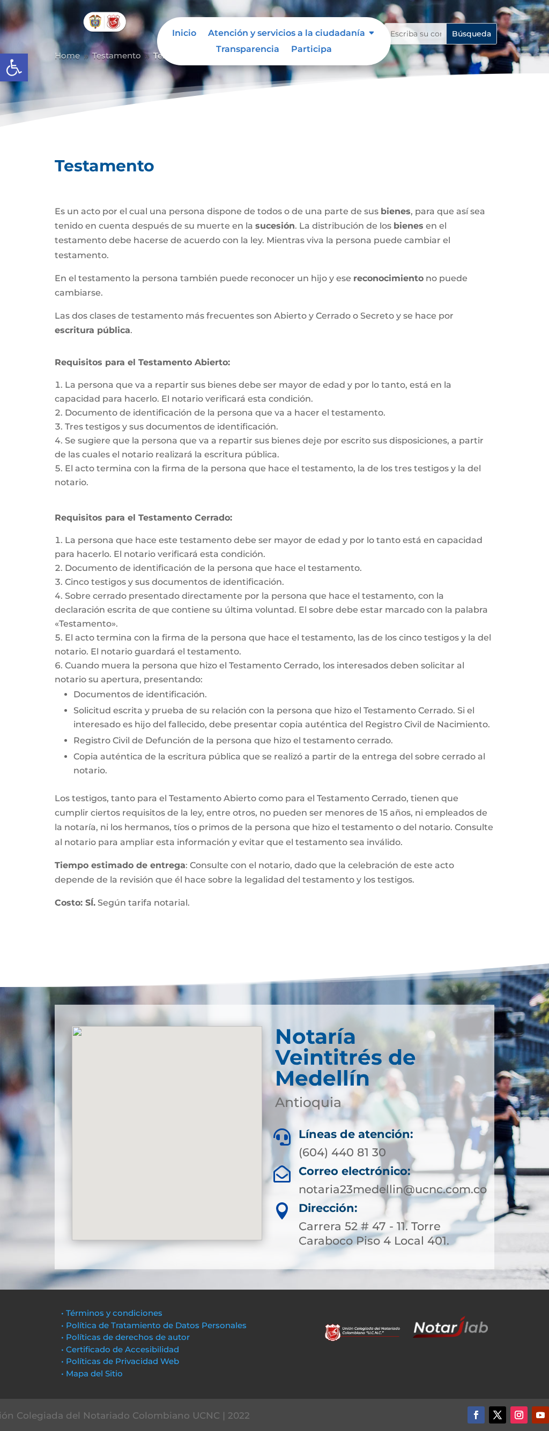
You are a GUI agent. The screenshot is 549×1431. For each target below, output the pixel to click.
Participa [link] (311, 50)
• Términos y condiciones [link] (111, 1313)
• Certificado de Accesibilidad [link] (120, 1349)
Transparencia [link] (247, 50)
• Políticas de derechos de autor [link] (125, 1337)
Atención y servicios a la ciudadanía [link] (286, 33)
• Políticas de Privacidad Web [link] (120, 1361)
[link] (14, 67)
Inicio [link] (184, 33)
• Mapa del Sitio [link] (93, 1373)
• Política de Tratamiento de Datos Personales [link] (154, 1325)
